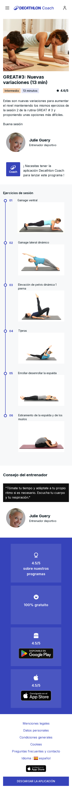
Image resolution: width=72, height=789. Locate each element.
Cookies (36, 744)
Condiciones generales (36, 737)
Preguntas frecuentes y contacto (36, 751)
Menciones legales (36, 723)
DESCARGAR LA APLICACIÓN (36, 781)
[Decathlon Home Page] (34, 8)
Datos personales (36, 730)
